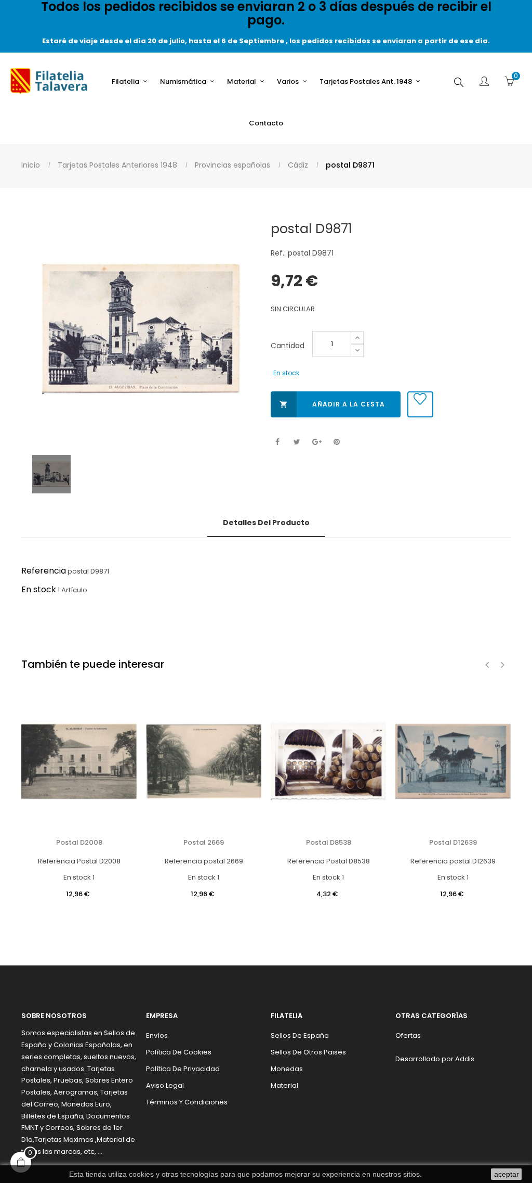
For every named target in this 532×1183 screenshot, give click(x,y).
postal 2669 (203, 842)
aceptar (506, 1174)
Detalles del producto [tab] (266, 522)
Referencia (43, 571)
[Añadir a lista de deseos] (420, 404)
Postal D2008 (79, 842)
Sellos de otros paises (308, 1052)
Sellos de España (300, 1035)
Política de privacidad (183, 1069)
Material (284, 1085)
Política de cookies (178, 1052)
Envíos (157, 1035)
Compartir (277, 442)
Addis (464, 1059)
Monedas (287, 1069)
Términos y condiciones (187, 1102)
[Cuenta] (484, 82)
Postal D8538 (328, 842)
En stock (38, 589)
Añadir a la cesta (332, 404)
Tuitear (296, 442)
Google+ (316, 442)
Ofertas (408, 1035)
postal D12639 (453, 842)
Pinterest (336, 442)
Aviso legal (165, 1085)
